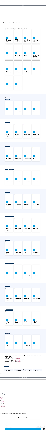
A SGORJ (1, 22)
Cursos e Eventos (5, 22)
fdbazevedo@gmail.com (18, 360)
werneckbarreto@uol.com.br (17, 357)
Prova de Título (12, 22)
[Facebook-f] (1, 394)
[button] (44, 429)
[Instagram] (2, 394)
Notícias (19, 22)
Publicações (9, 22)
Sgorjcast (16, 22)
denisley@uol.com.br (19, 361)
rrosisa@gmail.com (17, 358)
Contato (21, 22)
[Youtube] (4, 394)
